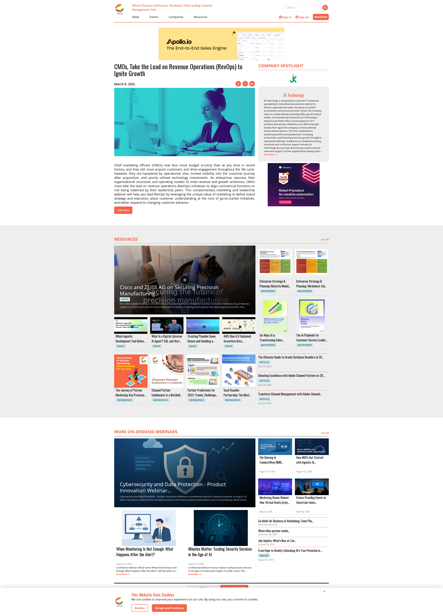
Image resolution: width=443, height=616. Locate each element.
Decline (139, 608)
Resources (200, 17)
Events (154, 17)
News (135, 17)
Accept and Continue (169, 608)
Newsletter (320, 17)
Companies (176, 17)
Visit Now (123, 210)
